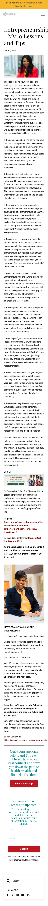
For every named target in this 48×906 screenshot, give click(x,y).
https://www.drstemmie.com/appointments (25, 740)
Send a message (24, 783)
